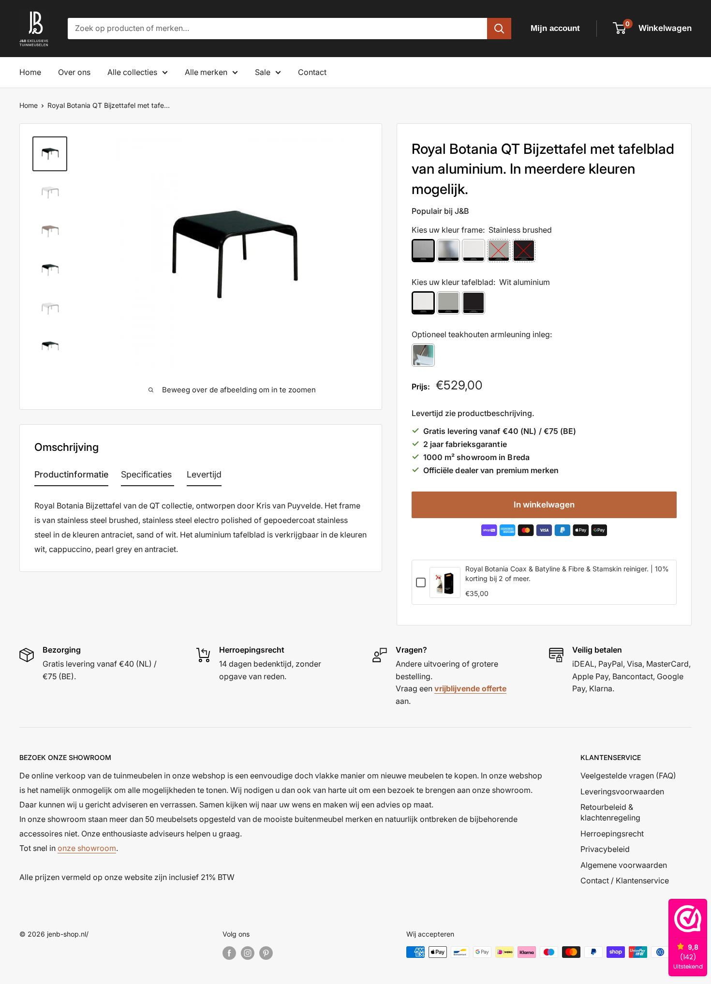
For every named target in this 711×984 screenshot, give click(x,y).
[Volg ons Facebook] (229, 953)
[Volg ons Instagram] (247, 953)
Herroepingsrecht (612, 833)
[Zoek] (499, 28)
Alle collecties (132, 72)
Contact (312, 72)
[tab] (71, 476)
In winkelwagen (544, 504)
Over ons (74, 72)
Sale (262, 72)
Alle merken (206, 72)
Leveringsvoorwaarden (622, 791)
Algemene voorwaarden (623, 865)
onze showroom (87, 848)
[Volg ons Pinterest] (266, 953)
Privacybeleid (605, 849)
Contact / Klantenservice (624, 880)
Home (30, 72)
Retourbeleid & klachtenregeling (610, 812)
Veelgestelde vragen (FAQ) (628, 775)
